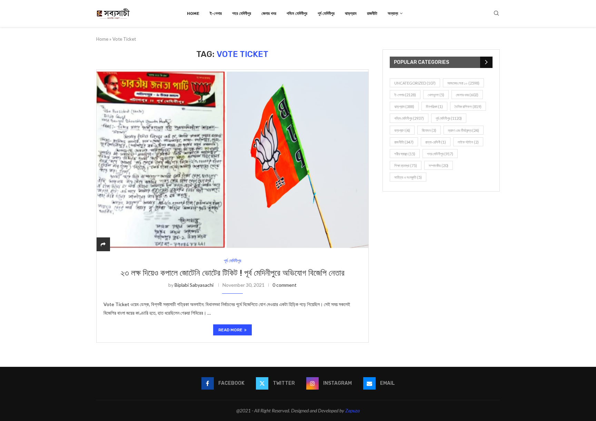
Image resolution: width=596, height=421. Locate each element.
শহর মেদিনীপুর (241, 13)
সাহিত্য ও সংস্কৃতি (408, 177)
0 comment (284, 285)
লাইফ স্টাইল (468, 142)
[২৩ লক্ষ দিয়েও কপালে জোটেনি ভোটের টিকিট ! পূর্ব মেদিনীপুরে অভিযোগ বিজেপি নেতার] (232, 160)
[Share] (103, 244)
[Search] (496, 14)
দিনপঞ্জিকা (434, 106)
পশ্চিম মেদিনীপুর (297, 13)
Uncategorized (415, 83)
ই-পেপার (216, 13)
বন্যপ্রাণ (402, 130)
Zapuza (352, 410)
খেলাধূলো (436, 94)
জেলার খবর (268, 13)
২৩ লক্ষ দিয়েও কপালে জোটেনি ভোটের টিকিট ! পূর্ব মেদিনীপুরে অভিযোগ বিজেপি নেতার (232, 273)
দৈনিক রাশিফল (468, 106)
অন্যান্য (393, 13)
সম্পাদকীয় (438, 165)
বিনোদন (429, 130)
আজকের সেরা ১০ (463, 83)
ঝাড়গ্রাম (351, 13)
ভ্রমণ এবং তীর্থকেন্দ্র (463, 130)
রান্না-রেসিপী (435, 142)
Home (193, 13)
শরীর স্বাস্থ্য (404, 153)
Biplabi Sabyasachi (194, 285)
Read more (230, 329)
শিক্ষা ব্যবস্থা (405, 165)
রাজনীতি (372, 13)
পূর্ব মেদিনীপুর (326, 13)
